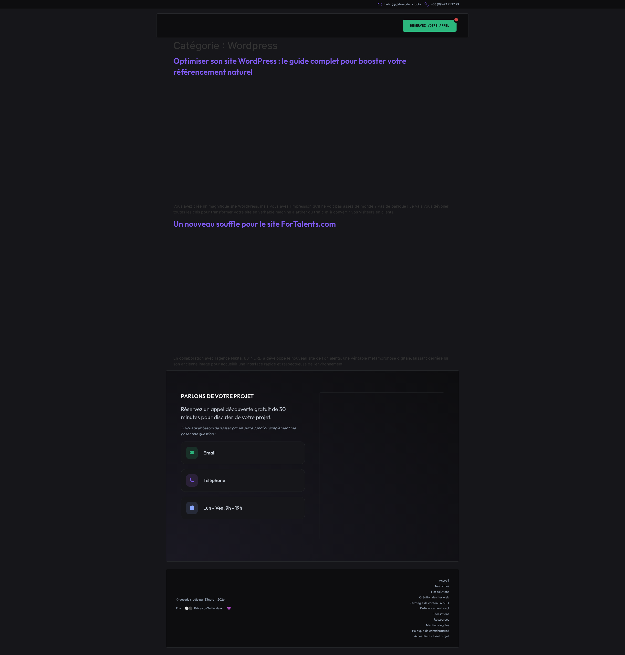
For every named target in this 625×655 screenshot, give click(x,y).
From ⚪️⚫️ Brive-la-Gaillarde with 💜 (203, 608)
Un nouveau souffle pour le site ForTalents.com (254, 224)
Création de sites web (434, 597)
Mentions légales (437, 625)
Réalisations (441, 614)
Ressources (441, 619)
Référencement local (434, 608)
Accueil (444, 580)
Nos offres (442, 586)
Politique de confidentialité (430, 631)
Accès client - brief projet (431, 636)
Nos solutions (440, 592)
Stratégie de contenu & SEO (429, 603)
